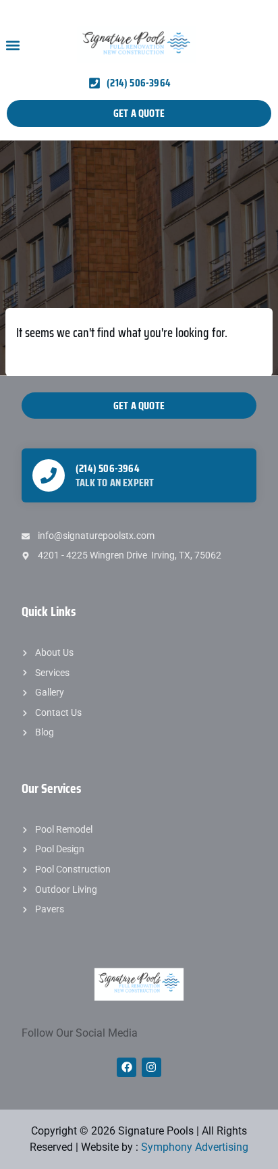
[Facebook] (126, 1067)
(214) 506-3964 (108, 468)
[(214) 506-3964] (48, 475)
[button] (12, 45)
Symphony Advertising (194, 1147)
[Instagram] (151, 1067)
